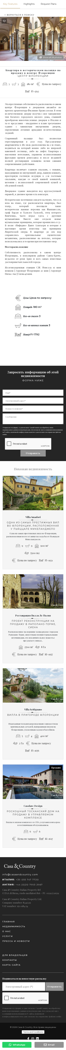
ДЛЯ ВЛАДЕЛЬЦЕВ (15, 955)
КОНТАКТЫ (9, 960)
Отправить (33, 453)
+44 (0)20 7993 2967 (22, 884)
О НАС (6, 931)
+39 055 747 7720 (20, 879)
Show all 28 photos (52, 57)
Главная (8, 921)
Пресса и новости (16, 941)
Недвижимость (13, 926)
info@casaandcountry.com (20, 874)
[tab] (10, 4)
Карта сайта (11, 965)
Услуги (7, 936)
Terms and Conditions (33, 1032)
